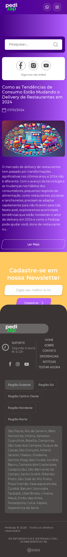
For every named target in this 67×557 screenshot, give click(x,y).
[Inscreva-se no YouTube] (46, 65)
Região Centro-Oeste (23, 396)
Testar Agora (49, 367)
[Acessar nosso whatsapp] (47, 7)
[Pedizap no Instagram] (18, 364)
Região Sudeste (19, 385)
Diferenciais (49, 356)
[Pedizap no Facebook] (10, 365)
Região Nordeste (20, 408)
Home (49, 340)
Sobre (49, 345)
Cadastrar (31, 303)
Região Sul (46, 385)
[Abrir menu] (57, 7)
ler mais (33, 244)
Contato (49, 351)
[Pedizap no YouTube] (26, 364)
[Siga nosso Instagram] (33, 65)
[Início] (11, 7)
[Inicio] (32, 328)
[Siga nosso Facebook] (20, 65)
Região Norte (17, 419)
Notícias (49, 362)
